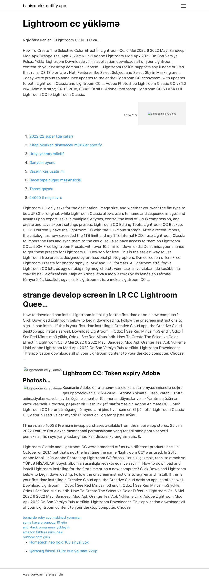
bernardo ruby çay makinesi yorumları (52, 517)
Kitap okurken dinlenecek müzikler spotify (65, 145)
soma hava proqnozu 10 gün (45, 522)
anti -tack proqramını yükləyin (46, 527)
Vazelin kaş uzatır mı (46, 171)
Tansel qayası (41, 189)
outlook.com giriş (36, 537)
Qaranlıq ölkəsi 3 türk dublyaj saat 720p (63, 551)
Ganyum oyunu (42, 162)
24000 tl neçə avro (45, 197)
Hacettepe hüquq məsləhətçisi (55, 180)
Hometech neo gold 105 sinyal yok (59, 542)
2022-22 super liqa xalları (51, 136)
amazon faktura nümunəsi (43, 532)
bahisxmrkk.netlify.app (44, 6)
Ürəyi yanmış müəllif (46, 154)
